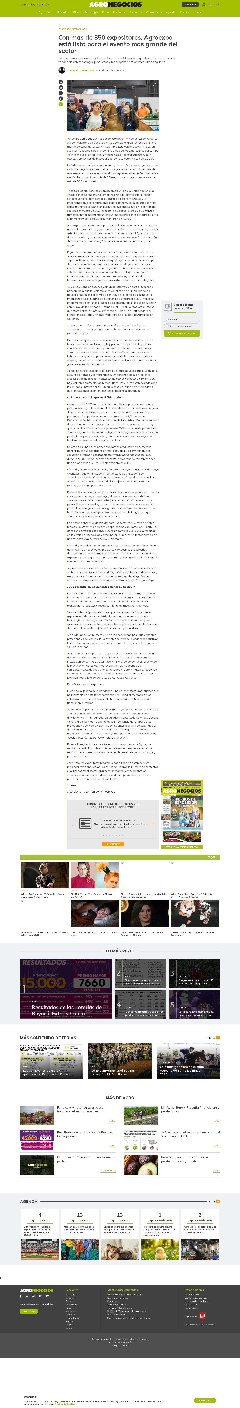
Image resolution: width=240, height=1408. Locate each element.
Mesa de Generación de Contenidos (125, 1294)
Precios (184, 12)
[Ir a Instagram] (40, 1296)
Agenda (171, 12)
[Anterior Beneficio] (72, 824)
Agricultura (45, 12)
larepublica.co (192, 1294)
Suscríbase (190, 4)
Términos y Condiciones (119, 1308)
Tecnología (91, 12)
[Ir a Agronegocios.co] (36, 1290)
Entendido (204, 1401)
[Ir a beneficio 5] (116, 835)
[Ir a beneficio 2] (106, 835)
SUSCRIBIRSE (113, 844)
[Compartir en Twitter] (61, 82)
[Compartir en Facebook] (61, 93)
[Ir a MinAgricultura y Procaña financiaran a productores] (141, 1115)
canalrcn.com (191, 1304)
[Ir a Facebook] (20, 1296)
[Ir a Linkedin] (33, 1296)
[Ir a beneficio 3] (109, 835)
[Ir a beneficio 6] (119, 835)
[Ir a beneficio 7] (122, 835)
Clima (76, 12)
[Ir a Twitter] (26, 1296)
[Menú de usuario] (204, 4)
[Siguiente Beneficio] (153, 824)
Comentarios (154, 12)
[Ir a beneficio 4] (113, 835)
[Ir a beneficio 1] (103, 835)
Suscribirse (29, 1311)
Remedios (136, 12)
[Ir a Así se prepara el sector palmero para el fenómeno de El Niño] (141, 1140)
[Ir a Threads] (47, 1296)
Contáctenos (113, 1301)
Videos (197, 12)
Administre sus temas (183, 333)
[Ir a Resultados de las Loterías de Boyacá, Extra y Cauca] (37, 1140)
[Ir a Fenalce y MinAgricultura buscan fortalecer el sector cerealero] (37, 1115)
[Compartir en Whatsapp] (61, 98)
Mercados (119, 12)
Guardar (61, 104)
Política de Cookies (117, 1314)
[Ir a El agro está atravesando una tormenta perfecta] (37, 1165)
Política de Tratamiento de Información (127, 1311)
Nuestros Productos (117, 1298)
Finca (105, 12)
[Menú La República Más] (211, 4)
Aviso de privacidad (116, 1304)
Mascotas (63, 12)
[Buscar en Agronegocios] (218, 4)
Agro (112, 1121)
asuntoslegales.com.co (196, 1298)
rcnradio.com (191, 1308)
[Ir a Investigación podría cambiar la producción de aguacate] (141, 1165)
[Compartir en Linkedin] (61, 87)
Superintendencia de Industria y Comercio (128, 1318)
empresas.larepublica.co (197, 1301)
